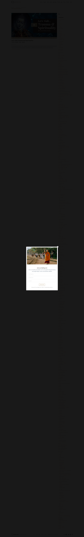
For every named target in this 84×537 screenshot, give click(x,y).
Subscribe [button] (42, 284)
